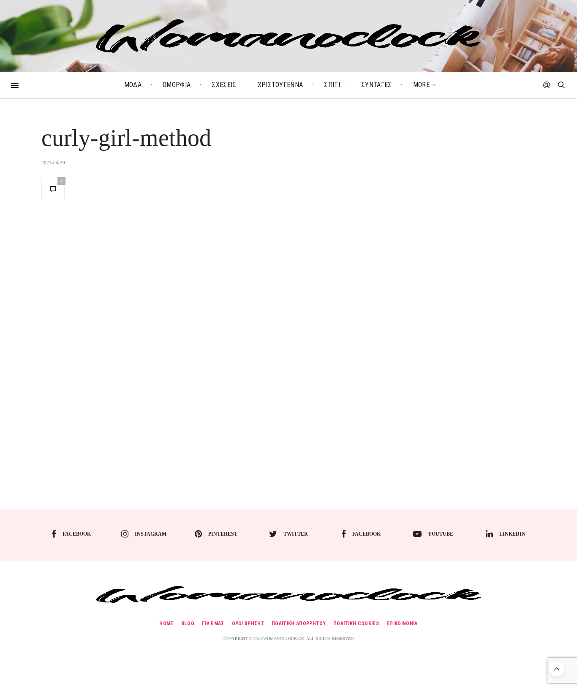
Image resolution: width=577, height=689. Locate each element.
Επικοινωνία (402, 623)
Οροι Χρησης (248, 623)
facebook (77, 534)
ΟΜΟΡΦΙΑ (177, 85)
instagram (150, 534)
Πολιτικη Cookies (356, 623)
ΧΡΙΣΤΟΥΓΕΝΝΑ (280, 85)
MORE (421, 85)
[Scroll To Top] (556, 668)
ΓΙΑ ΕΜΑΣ (213, 623)
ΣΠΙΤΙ (332, 85)
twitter (295, 534)
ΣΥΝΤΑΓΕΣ (376, 85)
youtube (440, 534)
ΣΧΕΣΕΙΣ (224, 85)
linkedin (512, 534)
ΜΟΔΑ (133, 85)
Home (166, 623)
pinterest (222, 534)
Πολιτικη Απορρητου (299, 623)
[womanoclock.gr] (289, 36)
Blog (187, 623)
